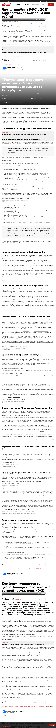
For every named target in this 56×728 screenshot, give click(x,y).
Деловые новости (27, 706)
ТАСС (7, 31)
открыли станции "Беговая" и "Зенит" (36, 336)
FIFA (30, 41)
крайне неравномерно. (29, 537)
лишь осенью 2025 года (47, 475)
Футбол (15, 64)
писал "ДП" (33, 527)
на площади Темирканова (14, 397)
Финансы (6, 64)
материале (25, 509)
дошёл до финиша (38, 337)
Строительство (32, 568)
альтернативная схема (7, 493)
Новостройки (4, 707)
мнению (15, 301)
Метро (10, 568)
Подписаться (27, 1)
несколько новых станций (29, 523)
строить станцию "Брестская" (35, 492)
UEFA (32, 41)
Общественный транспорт (23, 568)
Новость (10, 64)
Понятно (52, 725)
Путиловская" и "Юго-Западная (46, 470)
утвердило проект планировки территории (30, 425)
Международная (31, 412)
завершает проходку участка (44, 332)
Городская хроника (5, 570)
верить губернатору (35, 327)
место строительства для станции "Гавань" (27, 384)
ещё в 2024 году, (26, 331)
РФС (26, 30)
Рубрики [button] (17, 4)
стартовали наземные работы (41, 331)
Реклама (42, 4)
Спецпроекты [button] (26, 4)
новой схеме (9, 191)
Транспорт (15, 568)
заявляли (25, 235)
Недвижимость (34, 706)
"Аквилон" (11, 681)
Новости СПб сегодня (19, 570)
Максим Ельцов (31, 634)
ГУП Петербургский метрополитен (42, 568)
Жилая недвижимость (49, 706)
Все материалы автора (15, 26)
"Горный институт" (30, 389)
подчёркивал (26, 274)
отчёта (15, 150)
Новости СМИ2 (5, 72)
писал (41, 460)
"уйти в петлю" (28, 296)
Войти (50, 4)
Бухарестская (22, 412)
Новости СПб (12, 570)
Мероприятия (35, 4)
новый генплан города (19, 222)
